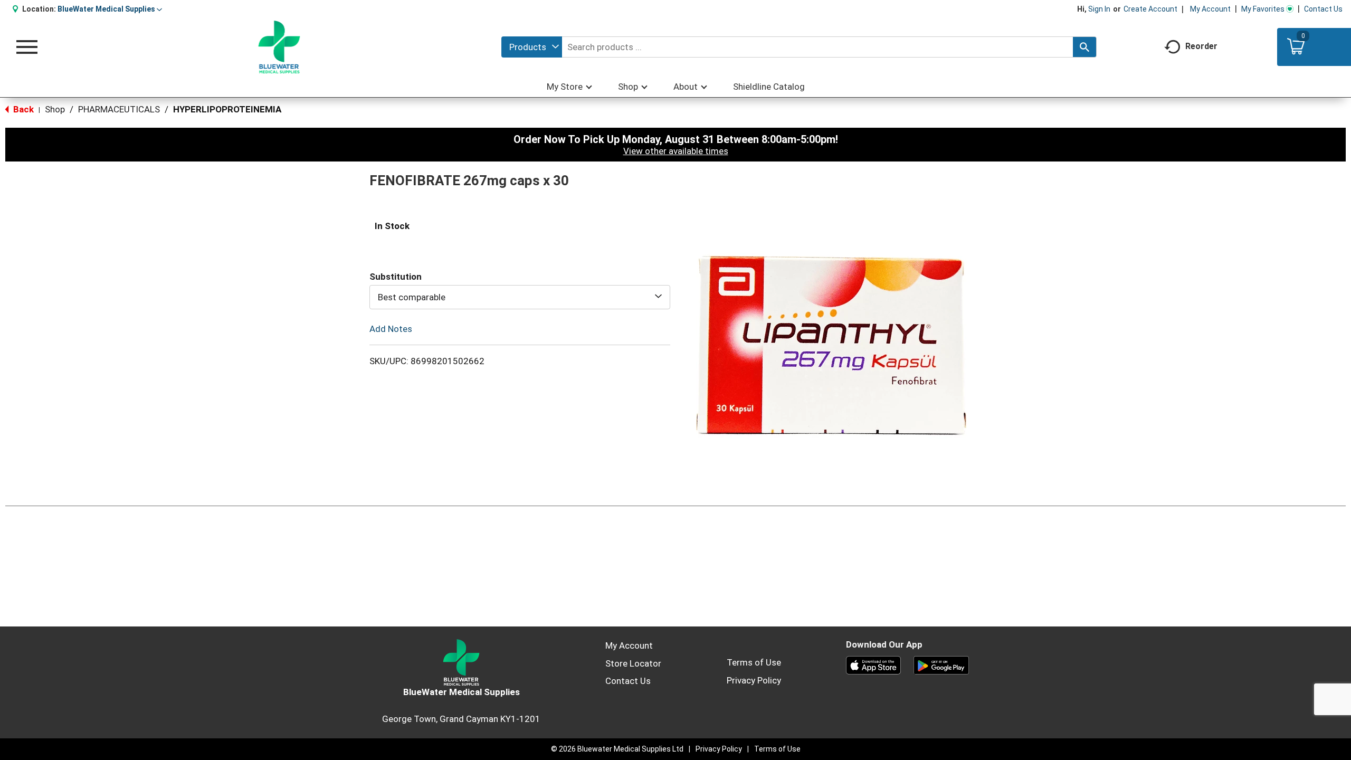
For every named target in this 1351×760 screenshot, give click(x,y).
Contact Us (1323, 9)
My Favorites (1263, 9)
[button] (110, 9)
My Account (1210, 9)
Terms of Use (754, 662)
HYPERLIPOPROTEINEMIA (227, 109)
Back (22, 109)
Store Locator (633, 663)
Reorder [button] (1201, 46)
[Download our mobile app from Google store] (941, 664)
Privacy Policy (754, 680)
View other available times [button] (675, 151)
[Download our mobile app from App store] (873, 664)
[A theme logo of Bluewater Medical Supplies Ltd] (279, 47)
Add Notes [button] (390, 329)
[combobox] (531, 47)
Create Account (1150, 9)
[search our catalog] (1084, 47)
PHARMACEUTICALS (119, 109)
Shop (55, 109)
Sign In (1099, 9)
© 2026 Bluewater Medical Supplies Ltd (617, 749)
